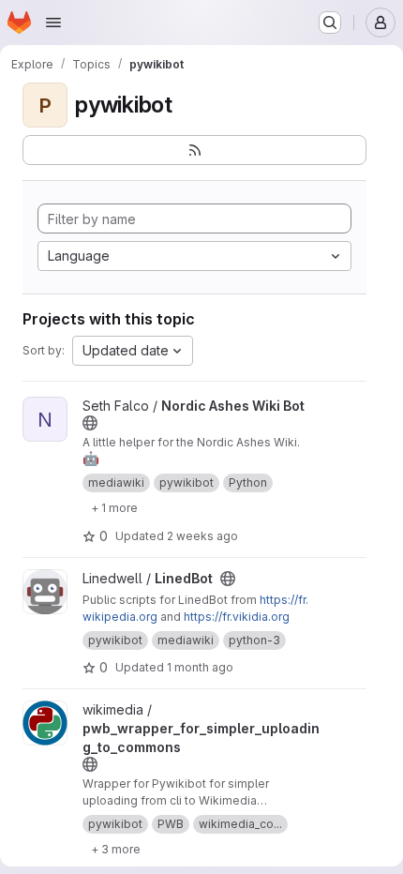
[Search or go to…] (330, 22)
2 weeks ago (202, 536)
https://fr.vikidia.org (237, 617)
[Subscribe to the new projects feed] (194, 150)
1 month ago (200, 667)
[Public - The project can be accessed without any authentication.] (89, 422)
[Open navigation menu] (53, 23)
